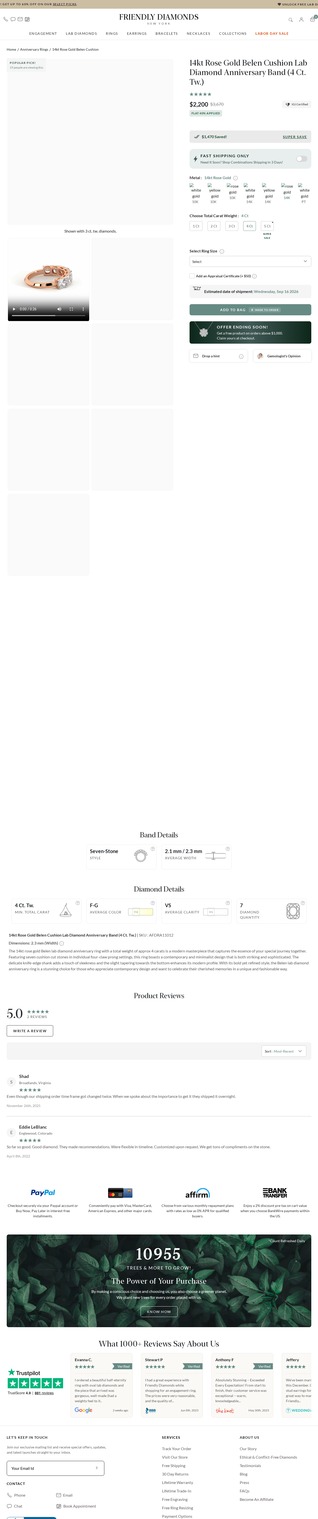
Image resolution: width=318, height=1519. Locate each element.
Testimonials (250, 1465)
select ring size (203, 251)
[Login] (301, 19)
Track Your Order (176, 1448)
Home (11, 49)
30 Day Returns (175, 1474)
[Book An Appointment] (27, 19)
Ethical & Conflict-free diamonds (268, 1457)
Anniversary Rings (34, 49)
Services (171, 1437)
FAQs (244, 1490)
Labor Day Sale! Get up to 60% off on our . (159, 4)
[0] (312, 19)
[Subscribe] (97, 1468)
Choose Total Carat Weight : (214, 215)
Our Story (248, 1448)
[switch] (301, 159)
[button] (13, 19)
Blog (243, 1474)
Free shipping (173, 1465)
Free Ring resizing (177, 1507)
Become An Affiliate (257, 1499)
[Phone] (5, 19)
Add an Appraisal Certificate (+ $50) (223, 276)
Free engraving (175, 1499)
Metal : (196, 177)
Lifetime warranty (177, 1482)
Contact (16, 1483)
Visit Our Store (175, 1457)
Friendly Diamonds (159, 18)
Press (244, 1482)
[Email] (20, 19)
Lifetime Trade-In (176, 1490)
